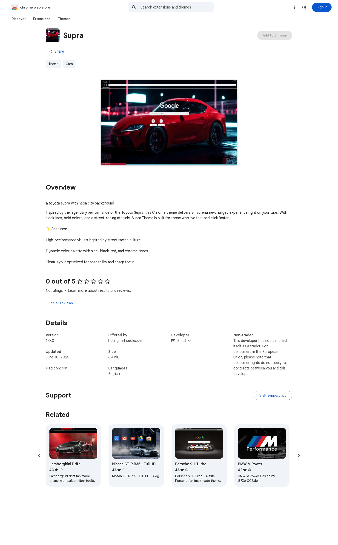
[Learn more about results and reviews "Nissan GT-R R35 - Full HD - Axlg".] (123, 469)
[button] (304, 7)
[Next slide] (298, 455)
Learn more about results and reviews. (99, 290)
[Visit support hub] (273, 395)
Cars (69, 64)
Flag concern (56, 368)
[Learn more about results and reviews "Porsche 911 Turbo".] (186, 469)
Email (181, 340)
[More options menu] (294, 7)
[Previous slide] (39, 455)
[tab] (18, 19)
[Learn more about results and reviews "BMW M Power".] (249, 469)
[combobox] (177, 7)
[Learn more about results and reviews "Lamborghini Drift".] (60, 469)
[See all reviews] (61, 303)
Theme (53, 64)
